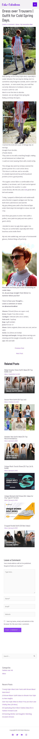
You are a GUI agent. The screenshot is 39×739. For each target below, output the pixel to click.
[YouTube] (22, 735)
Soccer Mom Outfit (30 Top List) (15, 399)
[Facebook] (13, 735)
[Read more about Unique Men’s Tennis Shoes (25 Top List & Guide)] (19, 481)
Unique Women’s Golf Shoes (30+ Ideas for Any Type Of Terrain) (18, 497)
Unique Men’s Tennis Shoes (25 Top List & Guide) (18, 467)
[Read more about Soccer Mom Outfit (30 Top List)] (19, 417)
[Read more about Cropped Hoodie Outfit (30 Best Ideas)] (19, 539)
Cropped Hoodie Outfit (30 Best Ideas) (17, 526)
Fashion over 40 (7, 670)
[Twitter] (17, 735)
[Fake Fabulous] (11, 4)
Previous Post (19, 348)
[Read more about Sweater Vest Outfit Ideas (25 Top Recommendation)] (19, 451)
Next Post (19, 353)
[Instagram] (26, 735)
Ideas (17, 24)
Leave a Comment (8, 24)
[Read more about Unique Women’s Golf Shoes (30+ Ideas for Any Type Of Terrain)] (19, 511)
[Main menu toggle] (35, 4)
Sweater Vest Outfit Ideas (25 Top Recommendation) (15, 437)
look (26, 190)
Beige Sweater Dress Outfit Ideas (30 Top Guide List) (18, 371)
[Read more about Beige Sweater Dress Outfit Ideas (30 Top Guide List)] (19, 385)
